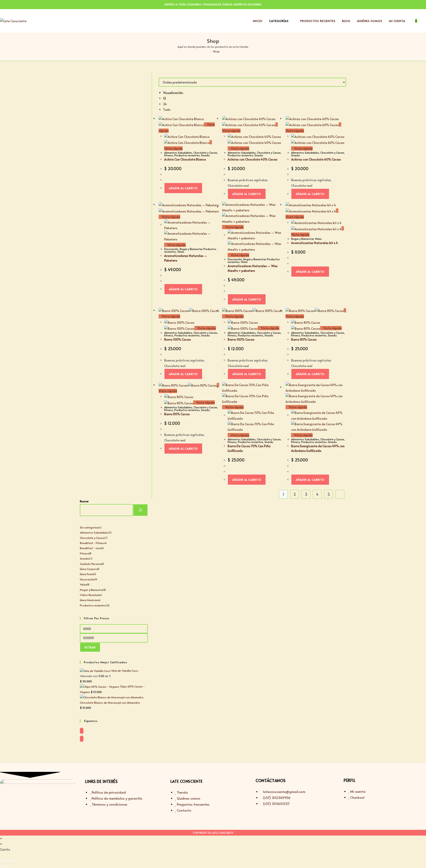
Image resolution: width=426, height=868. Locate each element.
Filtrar (90, 647)
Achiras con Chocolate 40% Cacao (252, 159)
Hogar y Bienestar (191, 249)
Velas (180, 251)
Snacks (205, 155)
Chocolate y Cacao (205, 152)
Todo (166, 109)
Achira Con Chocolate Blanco (185, 159)
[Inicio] (207, 51)
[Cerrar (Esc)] (12, 860)
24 (165, 104)
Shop (216, 51)
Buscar (84, 501)
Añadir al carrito (183, 188)
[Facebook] (81, 731)
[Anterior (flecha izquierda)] (1, 866)
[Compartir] (9, 860)
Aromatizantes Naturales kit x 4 (314, 243)
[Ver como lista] (162, 75)
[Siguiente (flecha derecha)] (5, 866)
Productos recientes (187, 155)
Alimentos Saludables (178, 152)
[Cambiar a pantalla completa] (5, 860)
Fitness (168, 155)
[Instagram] (81, 739)
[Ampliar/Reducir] (1, 860)
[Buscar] (140, 510)
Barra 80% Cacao (304, 339)
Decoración (171, 249)
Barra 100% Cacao (177, 339)
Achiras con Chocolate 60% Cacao (316, 159)
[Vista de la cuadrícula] (160, 75)
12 (164, 98)
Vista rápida (239, 148)
